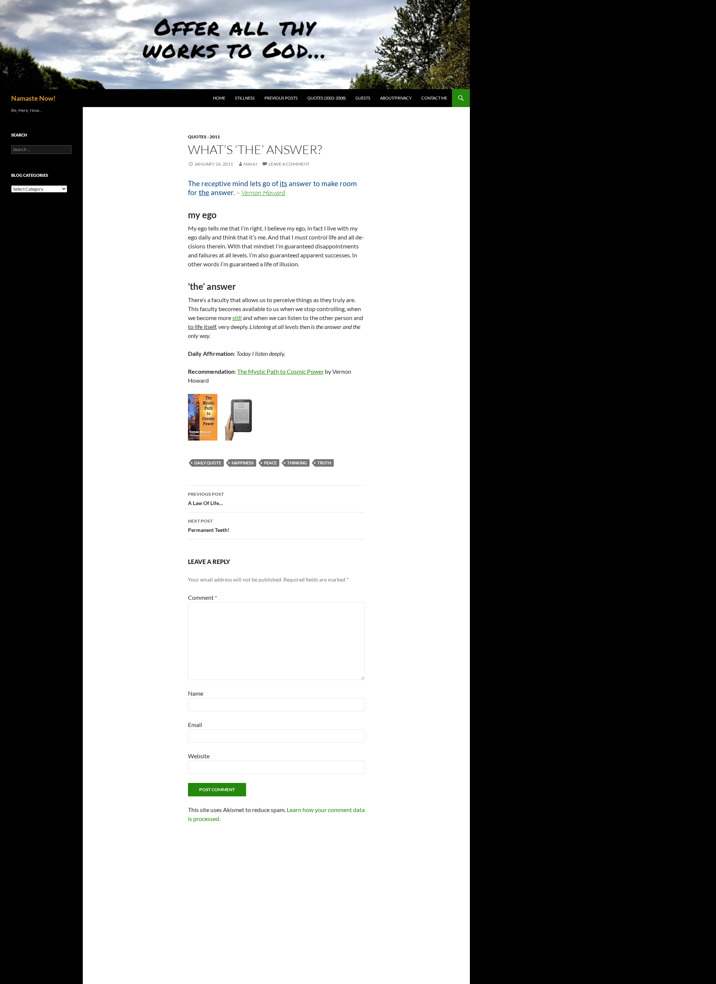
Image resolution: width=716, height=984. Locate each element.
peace (270, 462)
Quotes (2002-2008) (326, 97)
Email (195, 724)
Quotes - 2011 (204, 137)
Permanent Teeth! (208, 525)
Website (199, 755)
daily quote (207, 462)
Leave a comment (289, 164)
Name (195, 693)
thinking (297, 462)
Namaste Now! (33, 98)
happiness (243, 462)
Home (219, 97)
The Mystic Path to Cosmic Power (280, 371)
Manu (250, 164)
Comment (202, 597)
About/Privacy (396, 97)
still (237, 317)
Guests (362, 97)
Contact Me (434, 97)
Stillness (245, 97)
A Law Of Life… (206, 498)
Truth (324, 462)
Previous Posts (281, 97)
